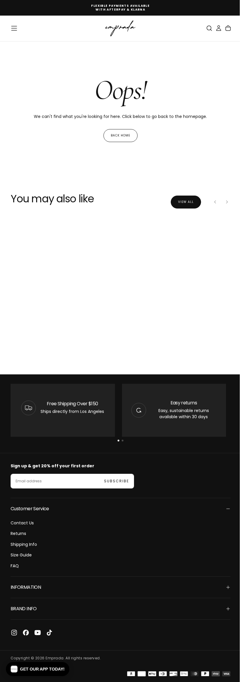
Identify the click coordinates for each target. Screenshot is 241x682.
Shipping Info (24, 544)
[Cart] (223, 28)
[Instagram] (14, 632)
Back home (118, 135)
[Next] (222, 202)
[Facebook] (25, 632)
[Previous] (210, 202)
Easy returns (180, 402)
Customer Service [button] (30, 508)
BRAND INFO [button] (24, 608)
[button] (14, 28)
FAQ (15, 566)
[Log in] (214, 28)
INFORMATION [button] (26, 587)
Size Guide (21, 555)
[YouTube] (37, 632)
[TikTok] (49, 632)
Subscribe (116, 480)
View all (181, 202)
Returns (18, 533)
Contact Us (22, 523)
